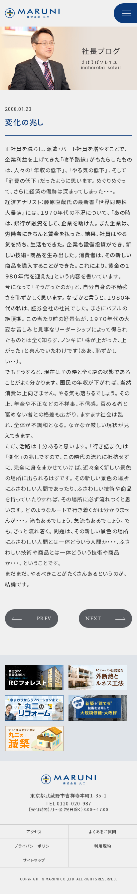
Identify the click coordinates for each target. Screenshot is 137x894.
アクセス (34, 831)
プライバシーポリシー (34, 846)
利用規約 (102, 846)
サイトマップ (34, 860)
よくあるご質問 (102, 831)
